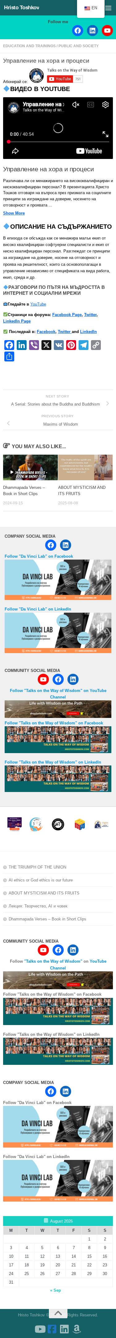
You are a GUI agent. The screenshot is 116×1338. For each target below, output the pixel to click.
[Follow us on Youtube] (40, 1329)
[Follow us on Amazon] (77, 1329)
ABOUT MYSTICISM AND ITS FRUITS (44, 893)
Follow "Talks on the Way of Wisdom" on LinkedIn (53, 762)
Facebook (46, 331)
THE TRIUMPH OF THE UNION (37, 867)
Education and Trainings (29, 46)
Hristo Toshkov (21, 7)
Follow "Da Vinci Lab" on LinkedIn (38, 609)
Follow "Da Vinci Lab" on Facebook (39, 556)
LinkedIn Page (17, 321)
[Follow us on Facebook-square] (52, 1329)
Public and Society (78, 46)
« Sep (55, 1290)
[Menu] (108, 7)
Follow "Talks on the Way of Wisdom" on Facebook (54, 723)
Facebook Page (67, 314)
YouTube (38, 304)
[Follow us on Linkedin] (64, 1329)
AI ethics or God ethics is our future (41, 880)
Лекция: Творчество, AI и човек (38, 906)
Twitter (90, 314)
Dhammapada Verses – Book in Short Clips (47, 919)
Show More (14, 213)
